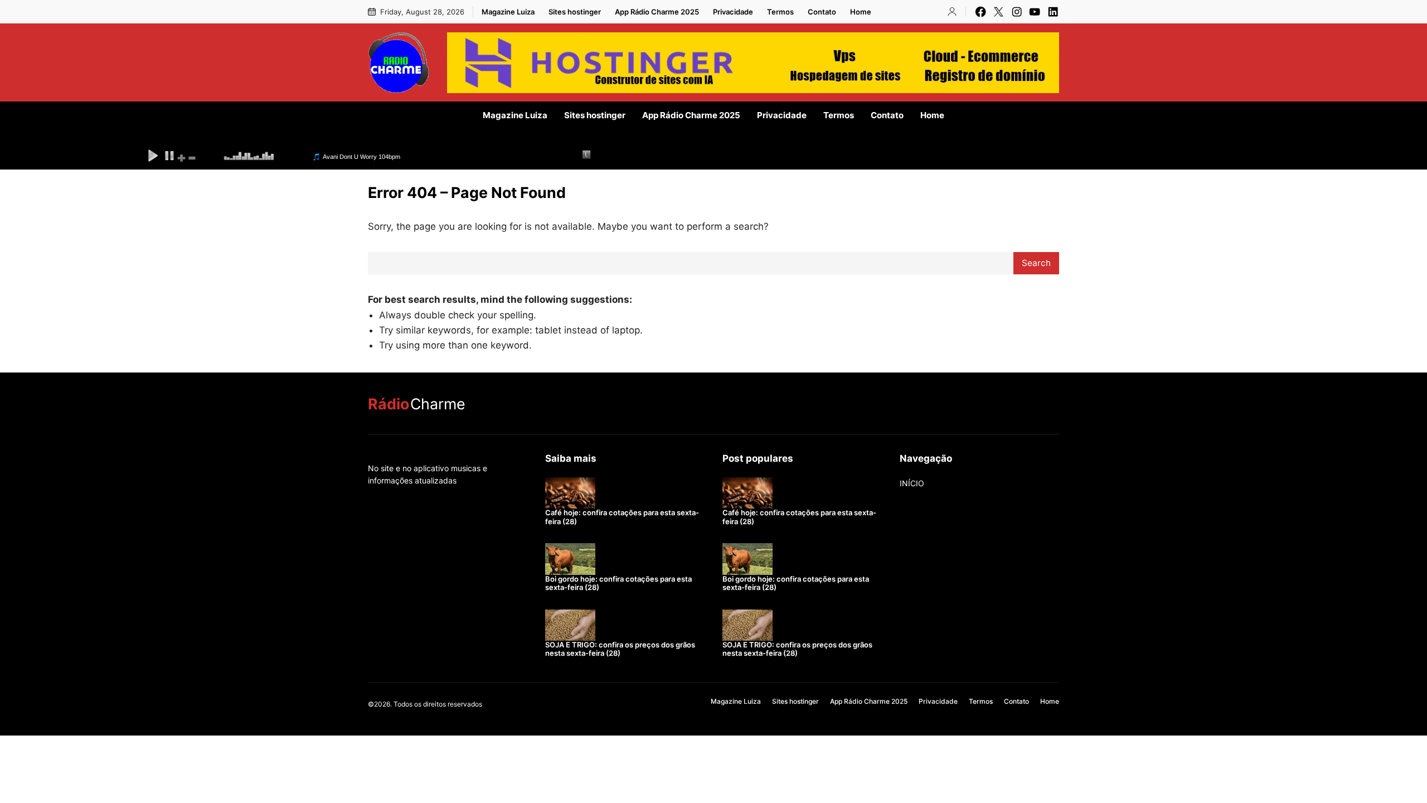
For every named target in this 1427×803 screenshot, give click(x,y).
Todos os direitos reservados (438, 704)
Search (1036, 263)
